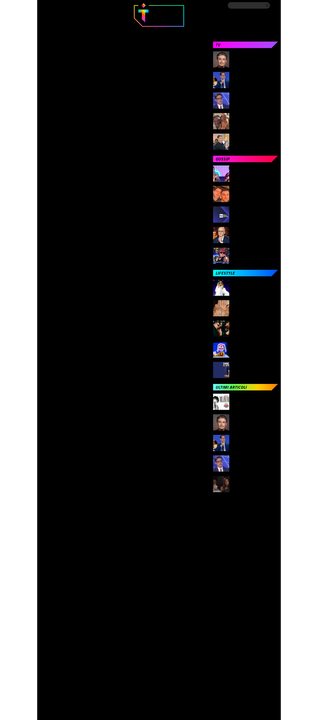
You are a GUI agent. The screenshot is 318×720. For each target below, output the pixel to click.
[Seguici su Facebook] (42, 5)
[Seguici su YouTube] (77, 5)
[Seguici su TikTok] (68, 5)
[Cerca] (267, 5)
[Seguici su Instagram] (60, 5)
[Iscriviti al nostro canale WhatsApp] (86, 5)
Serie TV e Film (167, 30)
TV (90, 30)
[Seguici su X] (51, 5)
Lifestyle (201, 30)
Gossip (110, 30)
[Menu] (275, 5)
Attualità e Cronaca (57, 30)
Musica (135, 30)
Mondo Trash (233, 30)
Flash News (268, 30)
